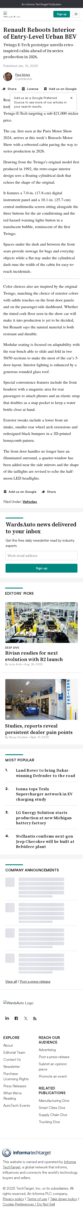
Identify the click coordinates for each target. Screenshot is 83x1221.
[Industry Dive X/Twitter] (25, 1018)
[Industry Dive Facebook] (16, 1018)
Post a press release (35, 981)
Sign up (62, 14)
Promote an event (53, 1076)
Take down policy (63, 1199)
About (8, 1045)
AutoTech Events (16, 1105)
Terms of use (37, 1199)
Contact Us (12, 1059)
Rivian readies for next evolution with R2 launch (34, 656)
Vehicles (30, 501)
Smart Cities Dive (52, 1107)
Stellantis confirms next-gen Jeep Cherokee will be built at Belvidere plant (45, 841)
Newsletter (11, 1066)
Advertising (47, 1050)
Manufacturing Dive (54, 1100)
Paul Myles (22, 74)
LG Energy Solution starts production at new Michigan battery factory (44, 817)
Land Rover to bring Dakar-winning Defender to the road (45, 773)
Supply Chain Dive (53, 1114)
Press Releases (14, 1086)
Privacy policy (13, 1199)
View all (11, 981)
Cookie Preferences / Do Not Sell (29, 1204)
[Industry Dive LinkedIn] (7, 1018)
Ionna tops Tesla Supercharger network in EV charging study (44, 794)
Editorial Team (14, 1052)
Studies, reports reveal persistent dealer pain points (39, 728)
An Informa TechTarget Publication (41, 4)
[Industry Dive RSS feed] (34, 1018)
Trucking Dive (49, 1122)
